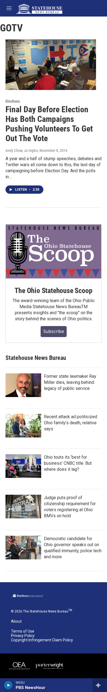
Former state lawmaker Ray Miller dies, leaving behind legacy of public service (70, 382)
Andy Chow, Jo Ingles (21, 150)
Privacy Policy (23, 636)
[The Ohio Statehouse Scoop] (53, 251)
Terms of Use (22, 631)
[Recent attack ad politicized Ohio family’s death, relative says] (23, 425)
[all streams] (99, 685)
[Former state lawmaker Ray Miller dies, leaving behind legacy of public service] (23, 385)
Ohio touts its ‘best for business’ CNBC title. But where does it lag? (68, 463)
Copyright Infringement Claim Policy (42, 640)
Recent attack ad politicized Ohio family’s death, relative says (70, 422)
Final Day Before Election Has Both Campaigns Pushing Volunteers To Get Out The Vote (49, 124)
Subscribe (53, 331)
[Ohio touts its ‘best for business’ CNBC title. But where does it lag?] (23, 466)
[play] (8, 685)
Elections (12, 101)
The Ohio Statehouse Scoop (53, 290)
